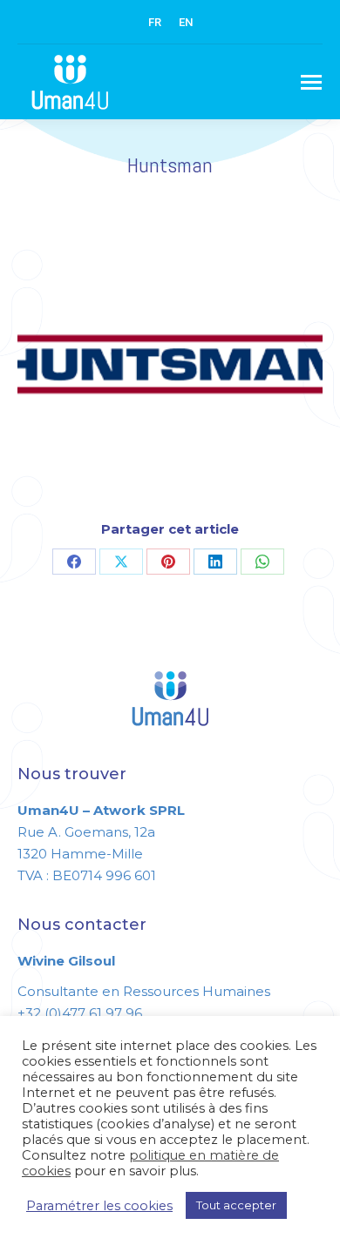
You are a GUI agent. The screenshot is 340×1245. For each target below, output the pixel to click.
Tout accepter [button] (236, 1205)
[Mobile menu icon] (311, 82)
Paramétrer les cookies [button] (99, 1206)
